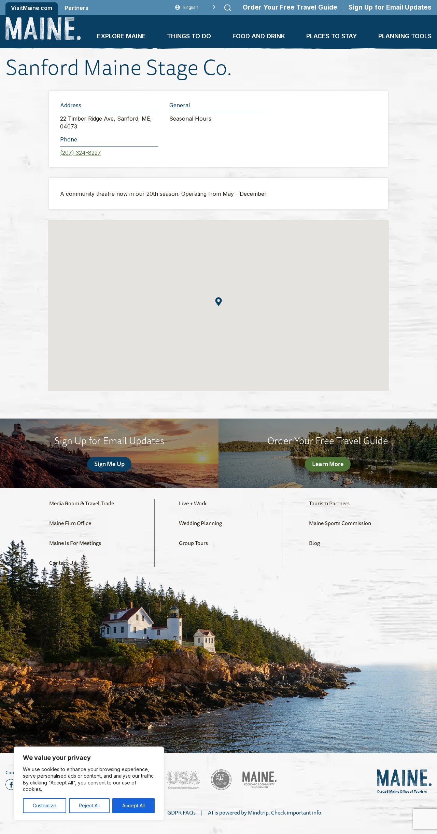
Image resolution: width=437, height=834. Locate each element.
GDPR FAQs (181, 812)
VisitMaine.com (31, 7)
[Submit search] (228, 8)
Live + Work (193, 503)
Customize (44, 805)
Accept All (133, 805)
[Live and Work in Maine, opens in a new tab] (221, 779)
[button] (218, 301)
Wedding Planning (200, 523)
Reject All (89, 805)
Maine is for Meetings (75, 542)
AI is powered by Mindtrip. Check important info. (265, 812)
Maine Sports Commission (340, 523)
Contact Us (62, 562)
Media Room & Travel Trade (81, 503)
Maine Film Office (70, 523)
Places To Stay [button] (331, 36)
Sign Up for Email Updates (390, 7)
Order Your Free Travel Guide (290, 7)
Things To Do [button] (189, 36)
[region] (89, 783)
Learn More (328, 463)
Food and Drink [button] (258, 36)
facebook (10, 784)
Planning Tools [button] (405, 36)
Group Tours (193, 542)
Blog (314, 542)
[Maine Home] (43, 28)
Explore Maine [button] (121, 36)
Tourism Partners (329, 503)
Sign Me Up (109, 463)
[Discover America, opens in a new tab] (183, 780)
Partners (76, 7)
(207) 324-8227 (80, 152)
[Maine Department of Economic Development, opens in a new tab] (259, 779)
